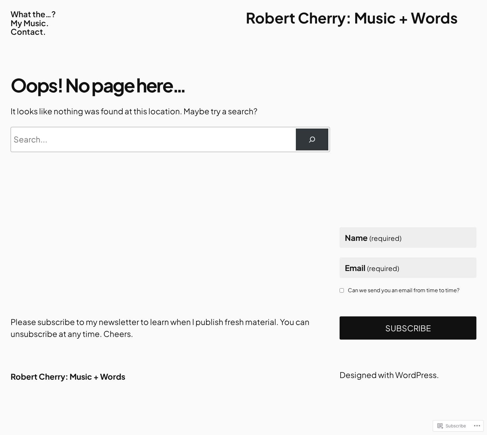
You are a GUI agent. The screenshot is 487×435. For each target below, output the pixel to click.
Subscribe (408, 328)
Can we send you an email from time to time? (404, 290)
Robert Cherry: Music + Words (352, 17)
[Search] (312, 139)
